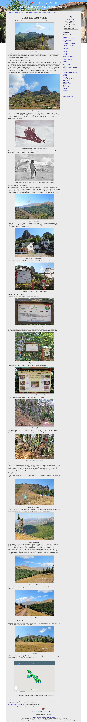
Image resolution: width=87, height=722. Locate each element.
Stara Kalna (66, 80)
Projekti (54, 12)
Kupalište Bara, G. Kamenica (70, 72)
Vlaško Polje (66, 87)
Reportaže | (21, 12)
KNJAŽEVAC (66, 33)
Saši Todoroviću (11, 701)
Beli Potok (65, 42)
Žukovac (65, 91)
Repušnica (65, 77)
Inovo (64, 63)
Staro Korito (66, 82)
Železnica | (35, 12)
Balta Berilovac (67, 40)
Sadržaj (53, 717)
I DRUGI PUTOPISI (68, 96)
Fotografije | (49, 12)
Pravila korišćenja (46, 717)
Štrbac (64, 85)
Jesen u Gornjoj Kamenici (70, 67)
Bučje (64, 50)
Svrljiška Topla (67, 83)
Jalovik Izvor (66, 64)
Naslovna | (10, 12)
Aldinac (65, 37)
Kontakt (34, 717)
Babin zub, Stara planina (69, 38)
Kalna (64, 69)
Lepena (65, 74)
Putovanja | (16, 12)
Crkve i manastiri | (42, 12)
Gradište (65, 61)
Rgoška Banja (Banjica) (69, 79)
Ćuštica (65, 53)
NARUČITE (70, 19)
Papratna (65, 75)
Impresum (39, 717)
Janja (64, 66)
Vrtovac (65, 88)
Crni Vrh (65, 51)
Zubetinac (65, 90)
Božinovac (65, 48)
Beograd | (31, 12)
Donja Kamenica (67, 55)
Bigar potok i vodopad (69, 43)
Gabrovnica (66, 58)
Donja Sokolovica (68, 56)
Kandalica (65, 71)
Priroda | (26, 12)
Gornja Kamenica (67, 59)
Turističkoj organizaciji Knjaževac (15, 704)
